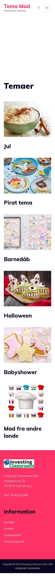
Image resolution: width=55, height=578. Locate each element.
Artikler (9, 528)
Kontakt (9, 522)
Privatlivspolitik (14, 541)
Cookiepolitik (12, 535)
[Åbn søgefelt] (39, 7)
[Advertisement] (27, 41)
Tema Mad (17, 6)
